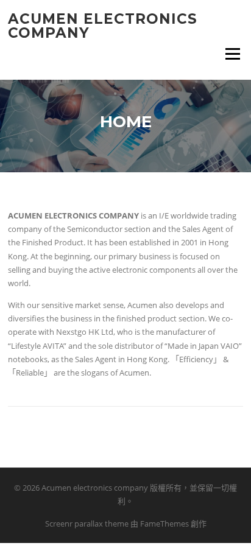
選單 (230, 53)
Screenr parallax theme (87, 523)
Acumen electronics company (102, 25)
